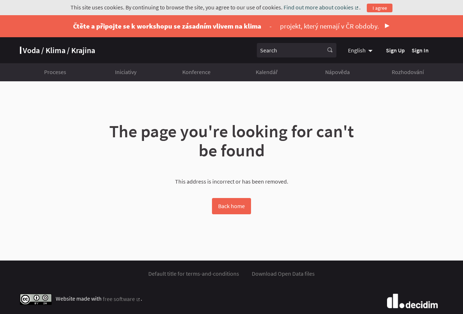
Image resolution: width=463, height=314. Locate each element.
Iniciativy (125, 72)
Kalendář (267, 72)
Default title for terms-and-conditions (193, 273)
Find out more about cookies (321, 7)
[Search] (329, 50)
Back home (231, 206)
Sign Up (395, 50)
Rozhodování (408, 72)
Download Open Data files (283, 273)
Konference (196, 72)
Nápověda (337, 72)
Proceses (55, 72)
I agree (380, 8)
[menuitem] (361, 50)
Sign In (420, 50)
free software (122, 298)
